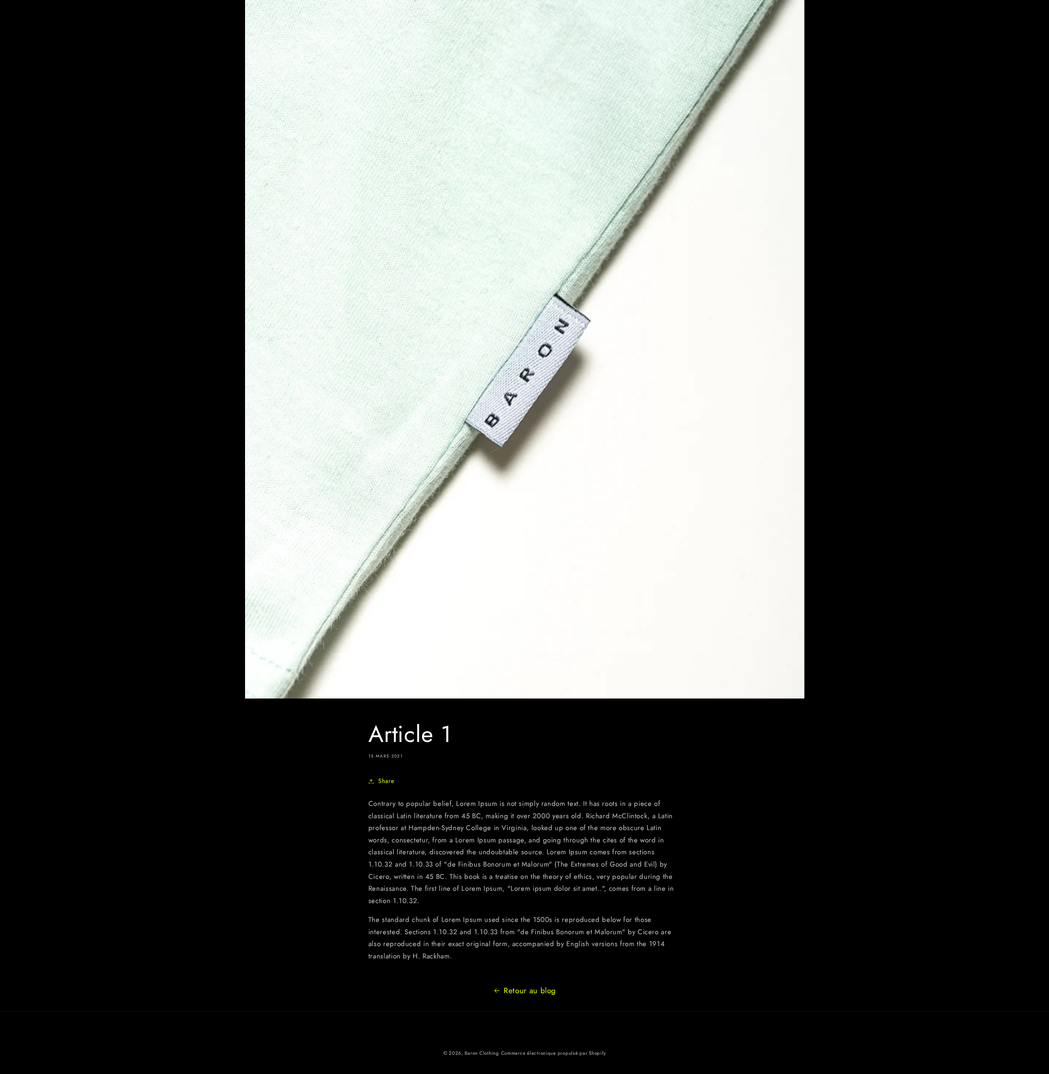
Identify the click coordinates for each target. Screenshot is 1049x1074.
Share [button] (386, 780)
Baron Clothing (482, 1053)
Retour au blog (530, 990)
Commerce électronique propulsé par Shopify (553, 1053)
